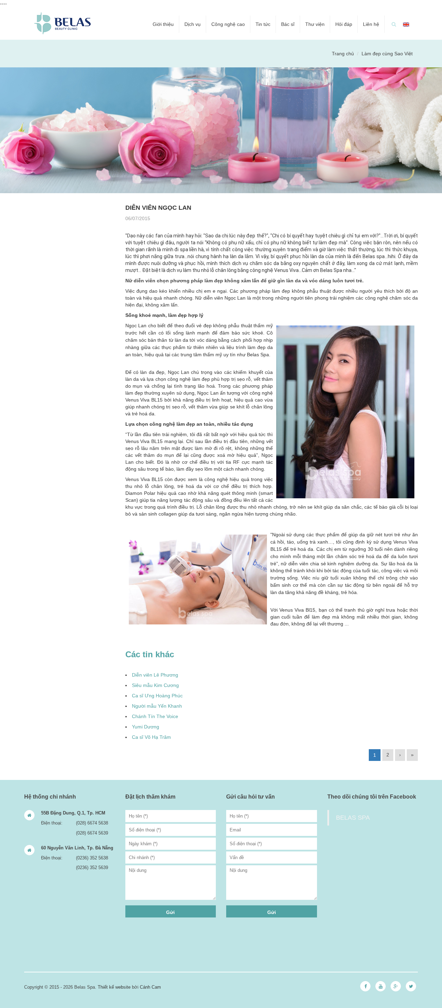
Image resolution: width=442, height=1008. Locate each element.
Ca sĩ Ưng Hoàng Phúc (157, 695)
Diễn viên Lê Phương (155, 675)
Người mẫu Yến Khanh (157, 706)
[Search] (394, 24)
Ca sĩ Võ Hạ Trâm (151, 737)
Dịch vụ (192, 24)
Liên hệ (371, 24)
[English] (406, 24)
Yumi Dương (145, 726)
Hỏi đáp (343, 24)
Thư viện (315, 24)
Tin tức (263, 24)
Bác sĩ (288, 24)
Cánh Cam (150, 987)
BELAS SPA (353, 817)
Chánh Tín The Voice (155, 716)
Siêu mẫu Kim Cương (155, 685)
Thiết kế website (114, 987)
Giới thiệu (163, 24)
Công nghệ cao (228, 24)
